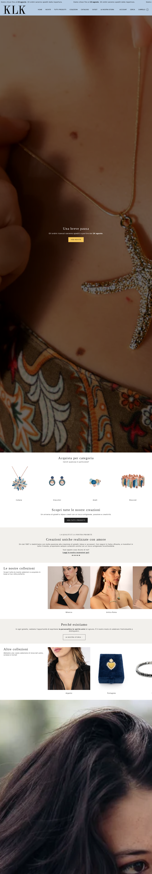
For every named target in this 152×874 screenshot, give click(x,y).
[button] (73, 10)
